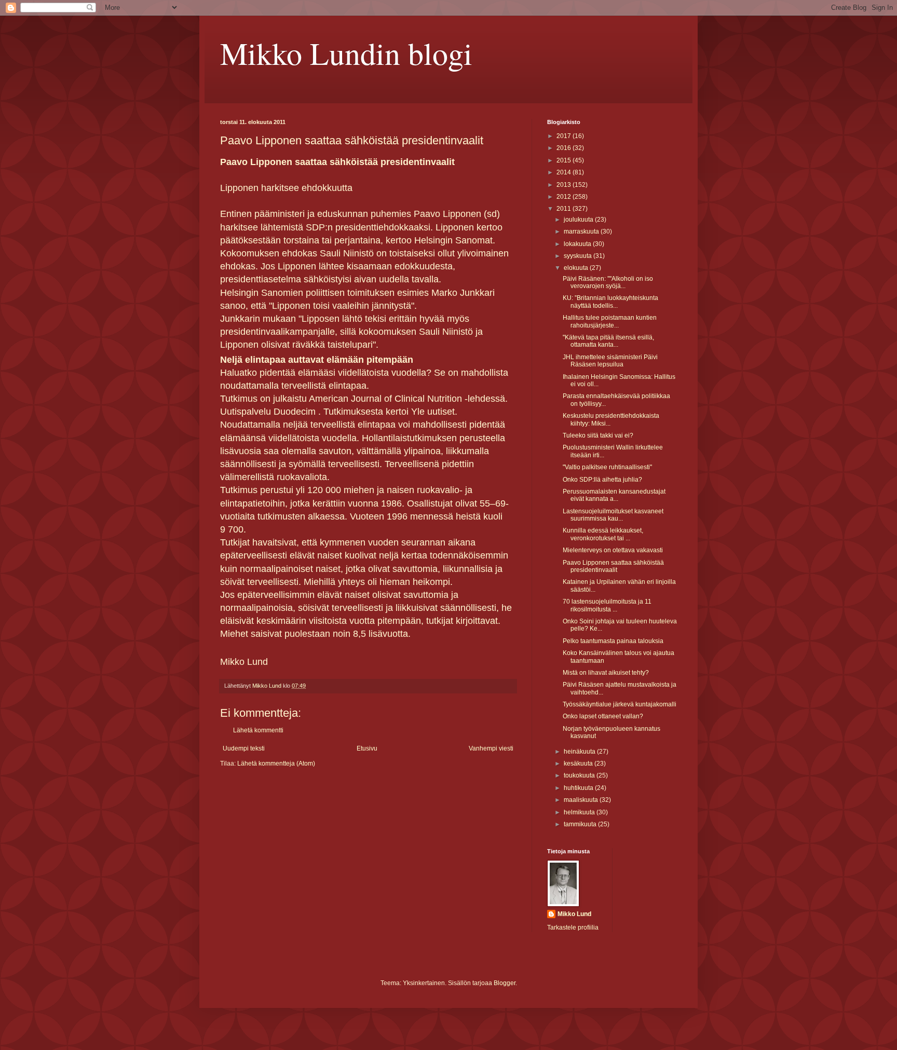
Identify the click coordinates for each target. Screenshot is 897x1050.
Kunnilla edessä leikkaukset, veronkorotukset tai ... (603, 534)
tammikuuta (581, 824)
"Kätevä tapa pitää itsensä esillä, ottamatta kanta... (608, 341)
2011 (564, 208)
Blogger (504, 983)
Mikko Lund (574, 914)
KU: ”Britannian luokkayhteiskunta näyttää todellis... (610, 301)
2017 (564, 136)
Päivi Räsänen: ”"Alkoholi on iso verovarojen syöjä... (608, 282)
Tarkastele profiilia (573, 927)
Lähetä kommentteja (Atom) (276, 763)
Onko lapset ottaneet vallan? (603, 716)
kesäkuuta (579, 763)
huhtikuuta (579, 788)
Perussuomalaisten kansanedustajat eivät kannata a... (614, 495)
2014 (564, 172)
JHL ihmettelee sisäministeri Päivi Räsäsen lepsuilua (610, 360)
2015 (564, 160)
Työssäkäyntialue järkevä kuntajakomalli (619, 704)
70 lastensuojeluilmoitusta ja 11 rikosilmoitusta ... (607, 605)
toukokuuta (580, 775)
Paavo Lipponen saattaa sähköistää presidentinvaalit (613, 566)
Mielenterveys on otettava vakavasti (613, 550)
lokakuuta (578, 244)
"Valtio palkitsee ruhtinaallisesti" (607, 467)
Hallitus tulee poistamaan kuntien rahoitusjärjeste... (610, 321)
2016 (564, 148)
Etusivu (367, 748)
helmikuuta (580, 812)
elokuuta (577, 267)
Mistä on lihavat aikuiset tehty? (606, 672)
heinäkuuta (580, 751)
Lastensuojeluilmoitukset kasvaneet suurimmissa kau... (613, 515)
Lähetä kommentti (258, 730)
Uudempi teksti (244, 748)
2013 (564, 184)
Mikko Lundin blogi (346, 53)
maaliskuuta (582, 799)
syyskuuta (578, 256)
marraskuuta (582, 231)
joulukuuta (579, 219)
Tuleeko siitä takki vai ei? (598, 435)
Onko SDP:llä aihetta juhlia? (602, 479)
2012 (564, 196)
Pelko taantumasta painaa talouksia (613, 641)
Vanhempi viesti (491, 748)
